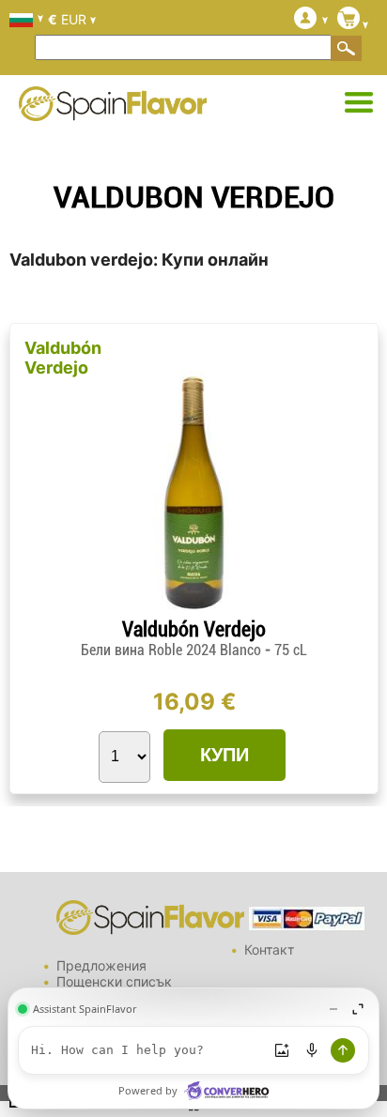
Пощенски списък (114, 981)
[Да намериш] (347, 48)
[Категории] (359, 103)
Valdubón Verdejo (62, 357)
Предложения (101, 965)
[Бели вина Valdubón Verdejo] (194, 610)
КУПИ (224, 754)
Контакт (269, 949)
